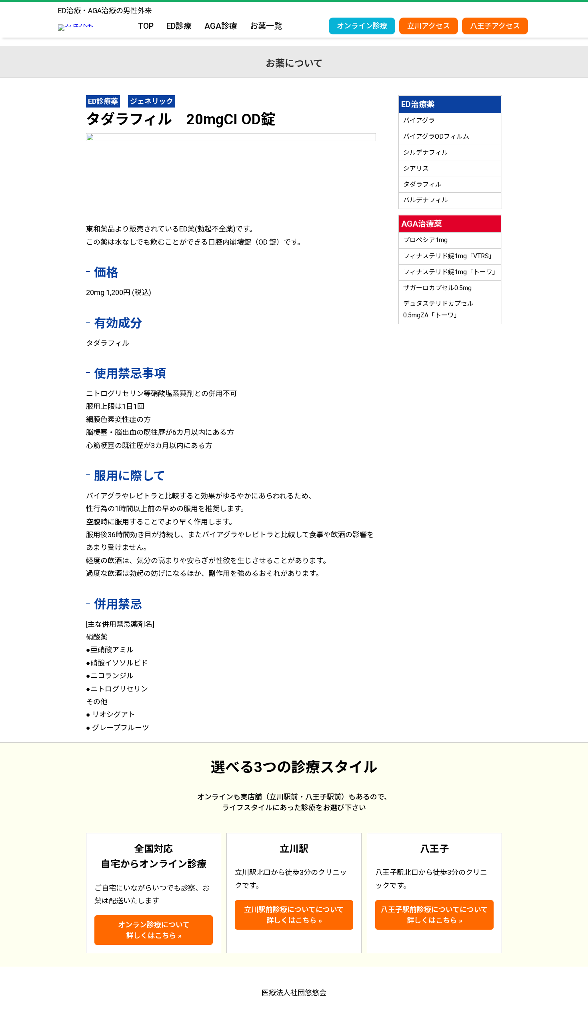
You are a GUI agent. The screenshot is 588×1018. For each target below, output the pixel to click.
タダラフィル (422, 184)
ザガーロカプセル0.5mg (437, 288)
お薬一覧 (266, 26)
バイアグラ (419, 120)
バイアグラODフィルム (436, 136)
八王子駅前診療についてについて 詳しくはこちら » (434, 914)
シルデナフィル (425, 152)
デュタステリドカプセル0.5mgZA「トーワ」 (438, 309)
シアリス (416, 168)
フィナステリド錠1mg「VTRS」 (449, 256)
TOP (146, 26)
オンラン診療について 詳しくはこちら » (154, 930)
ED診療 (179, 26)
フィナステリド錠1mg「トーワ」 (451, 272)
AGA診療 (220, 26)
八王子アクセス (495, 26)
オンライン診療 (362, 26)
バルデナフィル (425, 200)
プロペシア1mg (425, 240)
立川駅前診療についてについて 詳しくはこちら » (294, 914)
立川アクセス (428, 26)
